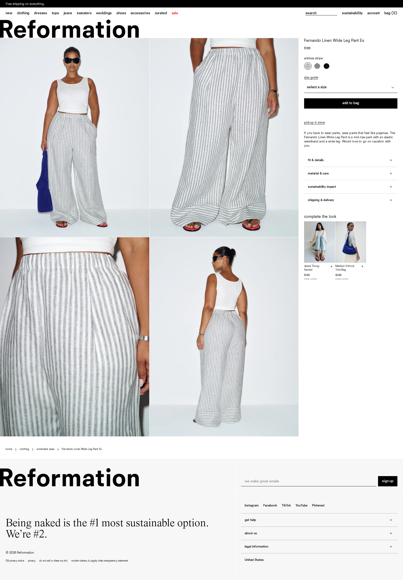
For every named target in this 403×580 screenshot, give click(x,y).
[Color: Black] (326, 66)
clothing (24, 449)
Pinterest (318, 505)
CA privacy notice (15, 560)
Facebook (270, 505)
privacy (31, 560)
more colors (310, 279)
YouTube (301, 505)
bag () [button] (390, 13)
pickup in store (314, 122)
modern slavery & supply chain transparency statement (99, 560)
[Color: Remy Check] (317, 66)
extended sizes (45, 449)
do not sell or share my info (53, 560)
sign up (387, 481)
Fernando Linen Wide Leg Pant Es (82, 449)
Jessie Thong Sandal (311, 268)
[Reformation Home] (201, 29)
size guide (311, 77)
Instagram (252, 505)
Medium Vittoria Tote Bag (344, 268)
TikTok (286, 505)
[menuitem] (11, 13)
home (9, 449)
